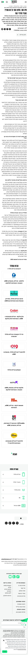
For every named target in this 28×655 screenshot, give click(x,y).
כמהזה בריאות (7, 583)
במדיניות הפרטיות (22, 649)
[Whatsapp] (6, 523)
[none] (14, 275)
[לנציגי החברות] (7, 2)
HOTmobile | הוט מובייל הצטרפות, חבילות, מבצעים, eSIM (14, 424)
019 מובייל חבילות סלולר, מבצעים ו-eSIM (14, 353)
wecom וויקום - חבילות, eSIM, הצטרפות (14, 406)
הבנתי (4, 652)
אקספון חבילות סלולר (14, 370)
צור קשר (23, 588)
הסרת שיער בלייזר (20, 607)
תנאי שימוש (22, 591)
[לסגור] (3, 640)
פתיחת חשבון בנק (20, 612)
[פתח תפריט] (26, 2)
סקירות (10, 6)
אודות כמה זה (21, 585)
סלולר (21, 6)
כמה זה (25, 6)
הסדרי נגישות (21, 593)
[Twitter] (10, 523)
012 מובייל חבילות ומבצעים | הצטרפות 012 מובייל (14, 442)
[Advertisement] (14, 542)
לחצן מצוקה (8, 593)
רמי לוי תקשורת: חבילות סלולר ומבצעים (14, 335)
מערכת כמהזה (23, 30)
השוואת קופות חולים (7, 586)
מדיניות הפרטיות (21, 563)
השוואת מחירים (21, 583)
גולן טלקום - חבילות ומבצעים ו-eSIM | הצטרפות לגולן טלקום (14, 318)
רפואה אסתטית (21, 604)
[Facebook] (13, 523)
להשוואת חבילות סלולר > (14, 269)
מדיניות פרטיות (21, 596)
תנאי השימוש (10, 630)
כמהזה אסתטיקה (20, 601)
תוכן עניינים (23, 35)
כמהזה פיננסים (21, 609)
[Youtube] (10, 576)
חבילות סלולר (16, 6)
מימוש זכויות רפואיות (7, 590)
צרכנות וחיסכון (7, 596)
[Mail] (17, 523)
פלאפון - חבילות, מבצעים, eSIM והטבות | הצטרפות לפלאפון (14, 282)
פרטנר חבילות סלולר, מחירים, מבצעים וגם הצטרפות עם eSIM (14, 300)
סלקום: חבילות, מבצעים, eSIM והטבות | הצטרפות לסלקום (14, 389)
